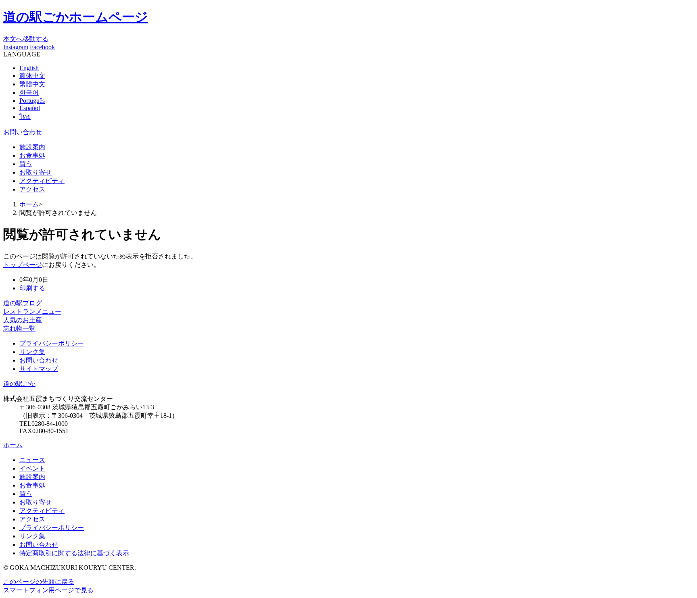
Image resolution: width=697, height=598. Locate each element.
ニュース (32, 459)
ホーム (29, 204)
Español (29, 107)
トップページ (22, 264)
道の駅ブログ (22, 303)
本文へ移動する (25, 38)
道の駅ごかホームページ (75, 17)
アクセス (32, 189)
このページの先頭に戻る (38, 581)
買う (25, 163)
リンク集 (32, 536)
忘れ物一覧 (19, 328)
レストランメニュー (32, 311)
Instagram (15, 47)
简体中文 (32, 75)
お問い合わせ (22, 132)
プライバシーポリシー (51, 527)
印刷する (32, 288)
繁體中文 (32, 84)
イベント (32, 468)
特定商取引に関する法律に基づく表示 (74, 553)
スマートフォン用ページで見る (48, 590)
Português (32, 100)
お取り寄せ (35, 172)
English (29, 68)
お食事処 (32, 155)
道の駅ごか (19, 383)
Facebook (42, 47)
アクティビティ (42, 180)
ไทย (25, 116)
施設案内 (32, 147)
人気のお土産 (22, 320)
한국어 (29, 92)
